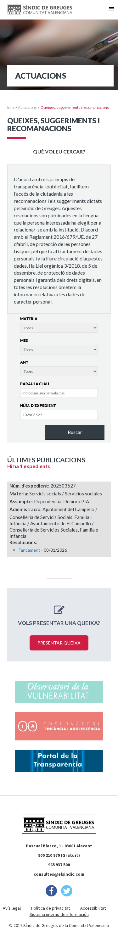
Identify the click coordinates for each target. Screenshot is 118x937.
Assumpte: (21, 501)
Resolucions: (23, 542)
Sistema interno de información (59, 914)
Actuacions (27, 107)
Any (24, 362)
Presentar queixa (59, 642)
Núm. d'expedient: (29, 485)
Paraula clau (34, 384)
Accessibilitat (93, 908)
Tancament (29, 550)
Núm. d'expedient (38, 405)
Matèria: (18, 493)
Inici (10, 107)
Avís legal (12, 908)
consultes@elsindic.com (59, 874)
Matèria (28, 318)
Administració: (25, 509)
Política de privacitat (50, 908)
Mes (24, 340)
